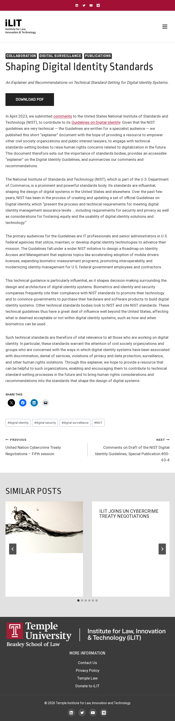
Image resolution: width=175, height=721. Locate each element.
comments (62, 116)
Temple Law (87, 678)
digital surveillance (75, 422)
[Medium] (98, 5)
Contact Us (87, 662)
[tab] (78, 600)
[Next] (162, 549)
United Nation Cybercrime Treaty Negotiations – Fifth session (33, 447)
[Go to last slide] (12, 549)
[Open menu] (165, 27)
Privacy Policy (87, 670)
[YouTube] (91, 5)
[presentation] (44, 527)
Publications (98, 56)
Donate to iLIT (87, 686)
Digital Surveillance (60, 56)
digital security (45, 422)
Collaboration (21, 56)
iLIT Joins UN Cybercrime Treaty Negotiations (129, 513)
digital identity (18, 422)
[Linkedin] (77, 5)
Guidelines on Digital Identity (96, 122)
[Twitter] (84, 5)
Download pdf (30, 99)
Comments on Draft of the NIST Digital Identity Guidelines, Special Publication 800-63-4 (132, 450)
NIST (98, 422)
